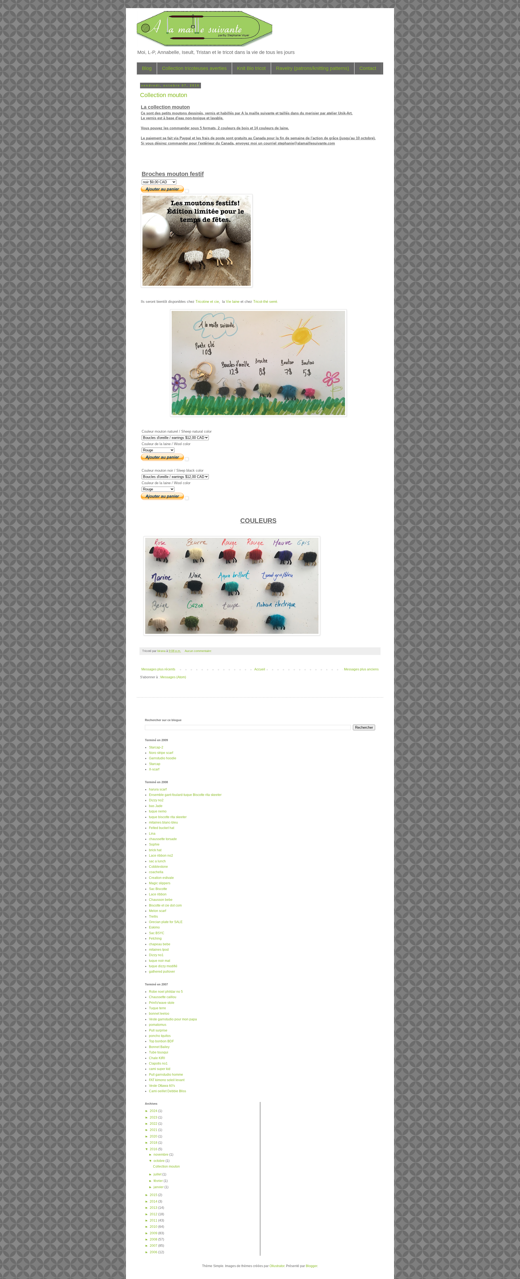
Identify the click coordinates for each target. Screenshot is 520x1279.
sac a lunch (157, 861)
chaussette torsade (163, 839)
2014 (154, 1201)
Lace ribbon (158, 894)
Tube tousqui (158, 1052)
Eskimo (154, 927)
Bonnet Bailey (159, 1047)
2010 (154, 1227)
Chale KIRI (157, 1058)
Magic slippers (159, 883)
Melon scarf (157, 911)
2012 (154, 1214)
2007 (154, 1246)
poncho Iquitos (160, 1036)
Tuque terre (157, 1008)
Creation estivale (161, 878)
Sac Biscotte (158, 889)
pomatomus (157, 1025)
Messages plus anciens (361, 669)
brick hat (155, 850)
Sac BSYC (156, 933)
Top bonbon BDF (161, 1041)
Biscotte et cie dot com (165, 905)
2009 (154, 1233)
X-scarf (154, 769)
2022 (154, 1124)
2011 (154, 1220)
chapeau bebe (159, 944)
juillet (158, 1174)
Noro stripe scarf (161, 753)
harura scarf (158, 789)
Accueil (259, 669)
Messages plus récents (158, 669)
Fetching (155, 938)
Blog (147, 68)
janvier (159, 1187)
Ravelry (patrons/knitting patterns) (312, 68)
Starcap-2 (156, 747)
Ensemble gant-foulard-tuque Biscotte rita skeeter (185, 795)
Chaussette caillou (162, 997)
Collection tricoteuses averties (194, 68)
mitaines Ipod (159, 950)
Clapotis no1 (158, 1063)
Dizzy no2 (156, 800)
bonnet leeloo (159, 1014)
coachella (156, 872)
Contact (367, 68)
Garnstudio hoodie (162, 758)
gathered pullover (162, 971)
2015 (154, 1195)
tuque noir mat (159, 961)
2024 (154, 1111)
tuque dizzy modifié (163, 966)
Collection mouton (163, 95)
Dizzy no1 (156, 955)
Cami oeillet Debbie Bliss (167, 1091)
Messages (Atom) (173, 677)
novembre (161, 1154)
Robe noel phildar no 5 (166, 992)
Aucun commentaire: (199, 651)
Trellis (153, 916)
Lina (152, 833)
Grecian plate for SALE (166, 922)
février (159, 1181)
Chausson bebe (161, 900)
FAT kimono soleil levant (166, 1080)
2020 (154, 1136)
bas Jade (155, 806)
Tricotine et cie (207, 302)
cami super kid (159, 1069)
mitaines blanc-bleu (163, 822)
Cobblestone (158, 867)
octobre (159, 1161)
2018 (154, 1143)
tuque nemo (158, 811)
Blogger (311, 1266)
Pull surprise (158, 1030)
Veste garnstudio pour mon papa (173, 1019)
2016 (154, 1149)
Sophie (154, 844)
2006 (154, 1252)
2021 (154, 1130)
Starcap (154, 764)
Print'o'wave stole (161, 1003)
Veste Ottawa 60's (162, 1086)
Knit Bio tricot (251, 68)
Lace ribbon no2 (161, 855)
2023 (154, 1117)
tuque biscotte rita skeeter (168, 817)
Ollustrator (276, 1266)
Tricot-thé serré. (265, 302)
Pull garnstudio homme (166, 1074)
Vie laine (232, 302)
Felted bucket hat (161, 828)
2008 (154, 1239)
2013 (154, 1208)
